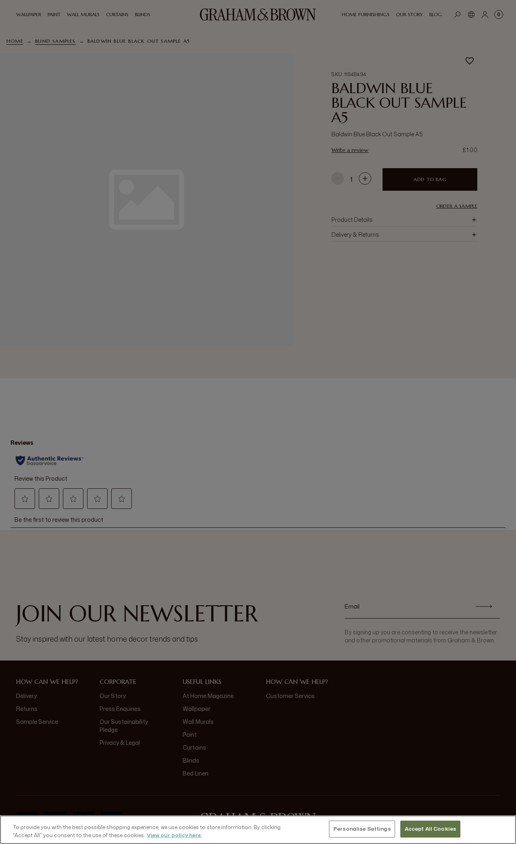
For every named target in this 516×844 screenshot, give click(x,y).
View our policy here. (174, 835)
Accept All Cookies (430, 828)
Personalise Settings (362, 828)
